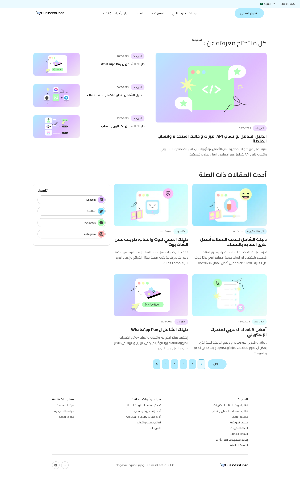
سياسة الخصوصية (64, 411)
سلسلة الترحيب (240, 417)
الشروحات (155, 428)
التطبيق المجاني (249, 13)
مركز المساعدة (65, 405)
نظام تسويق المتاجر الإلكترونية (231, 405)
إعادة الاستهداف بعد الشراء (232, 439)
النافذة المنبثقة (239, 445)
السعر (140, 13)
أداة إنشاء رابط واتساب (147, 411)
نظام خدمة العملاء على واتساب (230, 411)
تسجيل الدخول (288, 3)
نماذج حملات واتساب (149, 422)
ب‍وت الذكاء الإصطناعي (184, 13)
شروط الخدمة (66, 417)
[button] (268, 4)
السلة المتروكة (239, 428)
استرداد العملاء (239, 434)
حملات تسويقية (239, 422)
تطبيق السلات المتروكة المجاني (143, 405)
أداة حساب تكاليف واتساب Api (143, 417)
